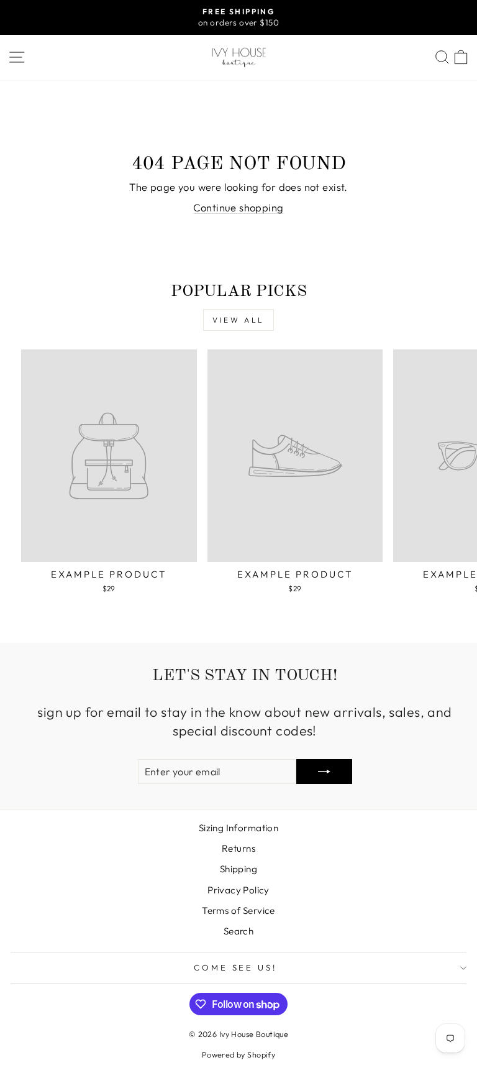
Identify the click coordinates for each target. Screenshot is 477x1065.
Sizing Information (238, 828)
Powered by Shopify (238, 1054)
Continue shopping (238, 207)
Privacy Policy (238, 890)
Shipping (238, 869)
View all (238, 320)
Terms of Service (238, 910)
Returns (238, 848)
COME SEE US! (236, 967)
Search (238, 931)
